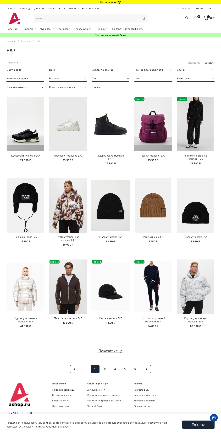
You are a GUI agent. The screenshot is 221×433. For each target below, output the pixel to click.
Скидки (101, 28)
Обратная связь (142, 406)
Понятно (198, 424)
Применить (194, 62)
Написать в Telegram (144, 400)
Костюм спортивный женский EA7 (195, 157)
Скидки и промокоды (19, 8)
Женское (63, 28)
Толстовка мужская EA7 (68, 318)
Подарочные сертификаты (127, 28)
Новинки (11, 28)
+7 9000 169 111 (205, 8)
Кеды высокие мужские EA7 (110, 157)
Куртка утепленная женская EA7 (68, 238)
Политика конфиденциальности (104, 400)
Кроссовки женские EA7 (68, 155)
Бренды (28, 28)
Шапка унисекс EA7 (110, 236)
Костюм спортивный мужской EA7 (153, 320)
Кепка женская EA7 (110, 318)
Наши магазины (91, 8)
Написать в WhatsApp (145, 395)
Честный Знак (94, 406)
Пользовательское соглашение (103, 395)
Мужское (45, 28)
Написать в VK (141, 389)
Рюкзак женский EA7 (153, 155)
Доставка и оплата (45, 8)
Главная (10, 41)
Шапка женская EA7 (25, 236)
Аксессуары (83, 28)
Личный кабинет (96, 389)
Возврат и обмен (69, 8)
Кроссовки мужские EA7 (25, 155)
